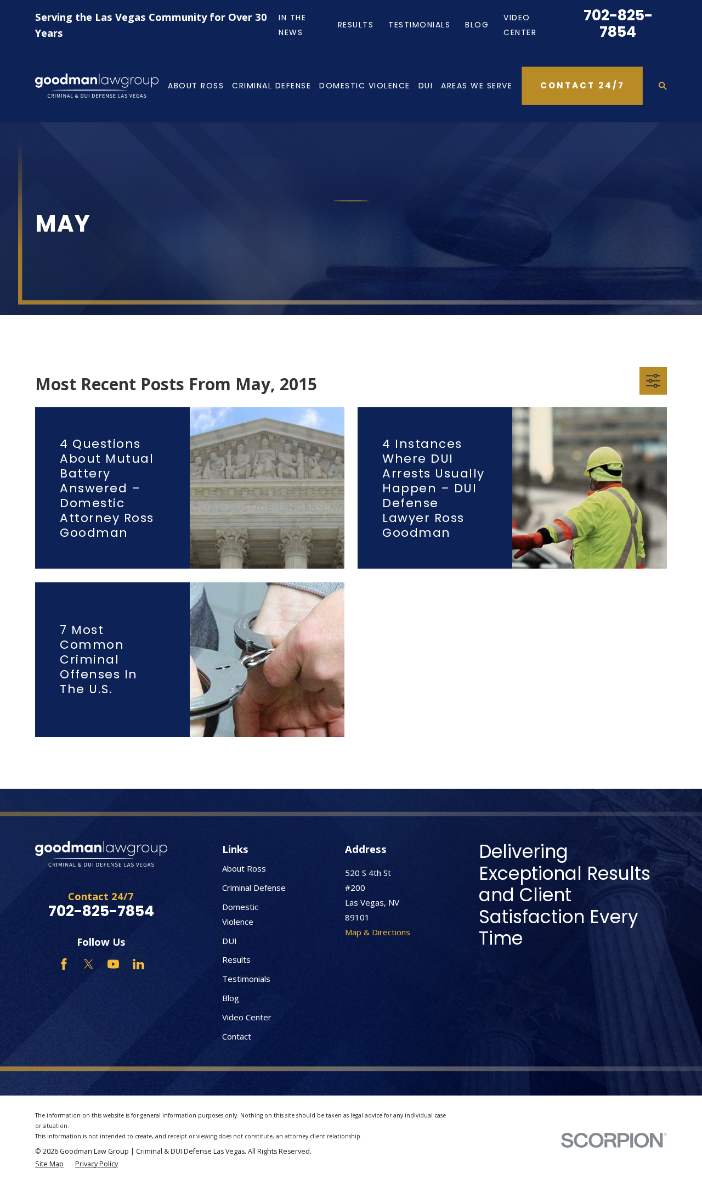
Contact (236, 1036)
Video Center (246, 1017)
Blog (477, 24)
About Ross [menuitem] (196, 85)
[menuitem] (49, 1164)
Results (356, 24)
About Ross (244, 868)
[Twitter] (88, 964)
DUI (229, 940)
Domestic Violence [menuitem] (364, 85)
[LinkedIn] (138, 964)
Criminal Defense (254, 887)
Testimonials (419, 24)
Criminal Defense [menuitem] (271, 85)
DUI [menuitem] (425, 85)
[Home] (96, 86)
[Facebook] (64, 964)
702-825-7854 (618, 23)
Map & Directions (377, 931)
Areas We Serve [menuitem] (476, 85)
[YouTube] (113, 964)
